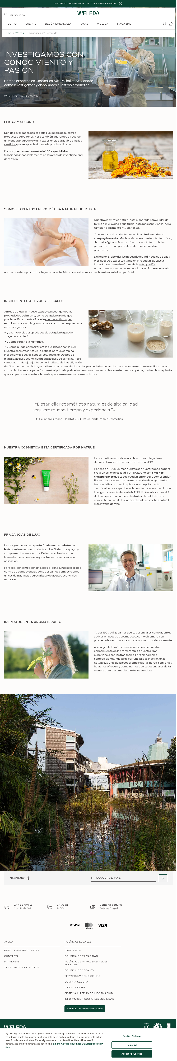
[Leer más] (146, 1027)
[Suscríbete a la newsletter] (163, 878)
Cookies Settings (132, 1036)
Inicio (8, 33)
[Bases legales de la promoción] (121, 3)
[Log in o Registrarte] (164, 24)
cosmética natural (117, 220)
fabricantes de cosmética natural (147, 500)
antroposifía (147, 264)
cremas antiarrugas (58, 319)
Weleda (19, 33)
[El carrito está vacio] (171, 24)
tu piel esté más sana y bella (145, 224)
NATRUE (133, 472)
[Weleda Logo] (88, 13)
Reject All (132, 1045)
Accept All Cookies (132, 1054)
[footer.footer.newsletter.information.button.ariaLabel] (28, 878)
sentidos (10, 144)
